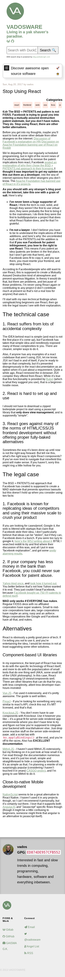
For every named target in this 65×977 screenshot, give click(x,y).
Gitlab (9, 929)
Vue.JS (7, 693)
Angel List (32, 946)
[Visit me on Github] (12, 41)
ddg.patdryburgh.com (41, 57)
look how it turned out (43, 583)
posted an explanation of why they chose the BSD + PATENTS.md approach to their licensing (30, 165)
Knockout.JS (10, 712)
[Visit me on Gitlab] (8, 41)
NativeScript (10, 794)
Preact (7, 701)
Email (31, 927)
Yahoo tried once (13, 583)
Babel (49, 379)
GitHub (9, 936)
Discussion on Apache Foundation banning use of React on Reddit (31, 144)
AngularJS (9, 806)
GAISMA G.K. (10, 946)
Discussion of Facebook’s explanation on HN (26, 140)
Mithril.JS (8, 748)
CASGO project (36, 770)
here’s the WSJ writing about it (33, 541)
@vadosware (32, 939)
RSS (30, 953)
